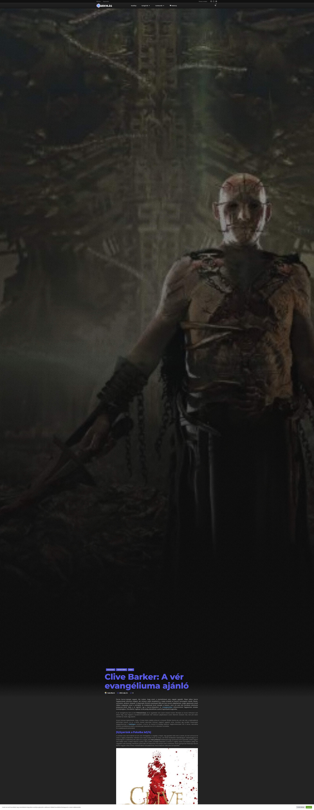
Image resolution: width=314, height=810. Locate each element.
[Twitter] (214, 1)
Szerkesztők (158, 5)
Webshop (174, 5)
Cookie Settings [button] (300, 807)
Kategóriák (145, 5)
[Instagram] (216, 4)
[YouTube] (216, 1)
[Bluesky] (211, 1)
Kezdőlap (133, 5)
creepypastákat (167, 707)
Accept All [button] (309, 807)
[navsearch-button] (215, 5)
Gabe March (111, 693)
